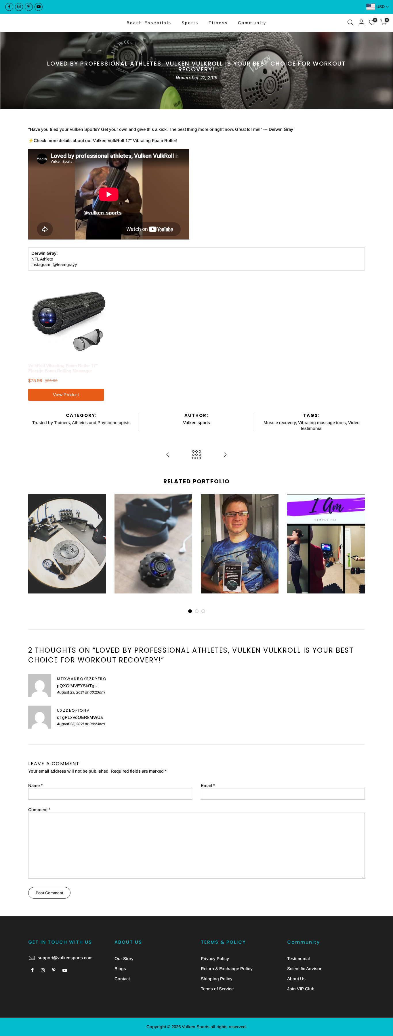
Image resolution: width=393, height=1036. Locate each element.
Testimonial (298, 958)
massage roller (68, 527)
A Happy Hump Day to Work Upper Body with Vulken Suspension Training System (326, 507)
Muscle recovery (280, 422)
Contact (122, 978)
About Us (296, 978)
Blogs (120, 968)
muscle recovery (143, 529)
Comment (39, 809)
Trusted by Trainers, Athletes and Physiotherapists (81, 422)
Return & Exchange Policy (227, 968)
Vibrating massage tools (322, 422)
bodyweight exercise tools (325, 521)
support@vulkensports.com (65, 957)
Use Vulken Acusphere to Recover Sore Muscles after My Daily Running (239, 518)
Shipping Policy (216, 978)
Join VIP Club (300, 988)
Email (208, 785)
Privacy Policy (215, 958)
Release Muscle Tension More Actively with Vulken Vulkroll (67, 505)
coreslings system (335, 533)
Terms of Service (217, 988)
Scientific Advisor (304, 968)
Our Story (124, 958)
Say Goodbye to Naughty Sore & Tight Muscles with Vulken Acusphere (153, 518)
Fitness (218, 22)
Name (35, 785)
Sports (190, 22)
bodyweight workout (320, 527)
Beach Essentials (149, 22)
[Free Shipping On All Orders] (196, 6)
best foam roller (54, 516)
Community (252, 22)
